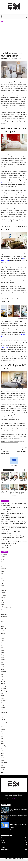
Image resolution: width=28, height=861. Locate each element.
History (2, 652)
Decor (5, 19)
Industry (3, 667)
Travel (2, 753)
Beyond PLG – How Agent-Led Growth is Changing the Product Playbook (14, 528)
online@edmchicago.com (16, 798)
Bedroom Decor (8, 441)
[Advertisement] (14, 37)
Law (2, 676)
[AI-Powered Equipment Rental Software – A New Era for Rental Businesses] (5, 818)
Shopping (3, 729)
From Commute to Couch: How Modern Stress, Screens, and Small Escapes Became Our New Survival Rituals (12, 537)
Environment (4, 616)
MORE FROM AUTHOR (19, 470)
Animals (3, 559)
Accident (3, 557)
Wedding (3, 767)
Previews (3, 707)
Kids (2, 674)
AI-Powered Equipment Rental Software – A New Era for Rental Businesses (14, 508)
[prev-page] (13, 496)
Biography (3, 568)
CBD (2, 583)
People (2, 705)
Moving (2, 695)
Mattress (8, 442)
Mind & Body (4, 691)
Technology (3, 746)
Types (2, 755)
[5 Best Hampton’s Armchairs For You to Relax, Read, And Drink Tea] (14, 487)
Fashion (2, 621)
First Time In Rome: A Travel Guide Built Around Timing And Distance (12, 532)
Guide (2, 645)
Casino (2, 580)
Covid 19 (3, 597)
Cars (2, 578)
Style (2, 739)
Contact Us (3, 590)
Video (2, 760)
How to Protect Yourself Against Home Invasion (5, 451)
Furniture (3, 633)
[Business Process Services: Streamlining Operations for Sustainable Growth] (5, 810)
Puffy (19, 101)
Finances (3, 626)
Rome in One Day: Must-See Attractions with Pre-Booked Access (13, 546)
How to (2, 664)
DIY (2, 609)
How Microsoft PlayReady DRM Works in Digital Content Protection (12, 518)
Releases (3, 715)
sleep (2, 182)
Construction (4, 588)
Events (2, 619)
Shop (2, 727)
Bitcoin (2, 571)
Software (3, 734)
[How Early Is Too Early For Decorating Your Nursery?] (5, 487)
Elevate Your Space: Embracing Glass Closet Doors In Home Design (4, 481)
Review (2, 717)
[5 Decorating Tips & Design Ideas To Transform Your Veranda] (23, 487)
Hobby (2, 655)
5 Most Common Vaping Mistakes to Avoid (21, 451)
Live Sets (3, 683)
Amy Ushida (5, 58)
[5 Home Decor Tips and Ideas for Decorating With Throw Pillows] (23, 475)
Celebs (2, 585)
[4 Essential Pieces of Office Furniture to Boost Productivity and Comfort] (14, 475)
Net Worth (3, 700)
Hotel (2, 662)
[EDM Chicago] (14, 7)
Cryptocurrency (4, 600)
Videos (2, 765)
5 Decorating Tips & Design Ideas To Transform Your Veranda (22, 492)
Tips (2, 748)
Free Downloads (5, 631)
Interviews (3, 671)
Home (2, 19)
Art (1, 561)
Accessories (4, 554)
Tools (2, 750)
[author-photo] (14, 460)
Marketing (3, 688)
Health (2, 650)
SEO (2, 724)
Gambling (3, 636)
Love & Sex (3, 686)
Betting (2, 564)
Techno (2, 743)
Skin (2, 731)
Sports (2, 736)
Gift (1, 643)
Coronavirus (3, 595)
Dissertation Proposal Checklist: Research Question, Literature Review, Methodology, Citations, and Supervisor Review (13, 513)
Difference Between (6, 607)
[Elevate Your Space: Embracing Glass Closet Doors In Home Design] (5, 475)
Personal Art (14, 442)
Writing (2, 772)
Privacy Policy (8, 858)
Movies (2, 693)
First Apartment (19, 441)
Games (2, 638)
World (2, 770)
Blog (2, 573)
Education (3, 612)
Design (2, 604)
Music (2, 698)
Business (3, 576)
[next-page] (15, 496)
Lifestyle (3, 681)
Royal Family (4, 722)
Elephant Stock (4, 347)
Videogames (4, 762)
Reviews (3, 719)
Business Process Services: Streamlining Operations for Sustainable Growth (13, 504)
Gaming (2, 640)
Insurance (3, 669)
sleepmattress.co (22, 193)
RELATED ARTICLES (8, 470)
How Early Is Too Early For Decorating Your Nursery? (5, 491)
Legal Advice (4, 679)
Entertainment (4, 614)
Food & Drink (4, 628)
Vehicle (2, 758)
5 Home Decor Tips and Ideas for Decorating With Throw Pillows (23, 480)
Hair (2, 648)
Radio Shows (4, 710)
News (2, 703)
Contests (3, 592)
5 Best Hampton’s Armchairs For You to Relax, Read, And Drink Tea (14, 492)
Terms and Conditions (18, 858)
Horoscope (3, 659)
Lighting (3, 442)
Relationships (4, 712)
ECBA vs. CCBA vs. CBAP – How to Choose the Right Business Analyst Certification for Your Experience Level (14, 523)
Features (3, 624)
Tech (2, 741)
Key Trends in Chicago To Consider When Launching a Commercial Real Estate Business (14, 542)
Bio (1, 566)
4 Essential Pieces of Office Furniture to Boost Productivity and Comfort (14, 481)
